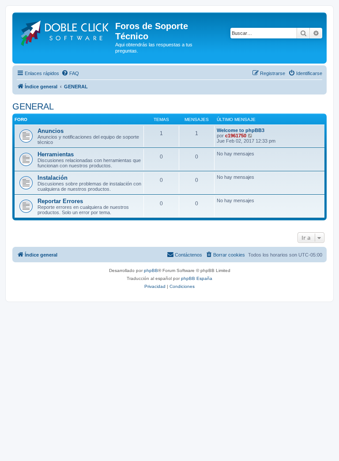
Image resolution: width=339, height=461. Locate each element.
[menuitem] (70, 73)
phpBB (151, 270)
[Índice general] (65, 32)
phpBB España (196, 278)
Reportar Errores (60, 201)
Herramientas (56, 154)
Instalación (53, 177)
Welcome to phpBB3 (240, 130)
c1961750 (235, 135)
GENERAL (33, 106)
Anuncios (51, 131)
